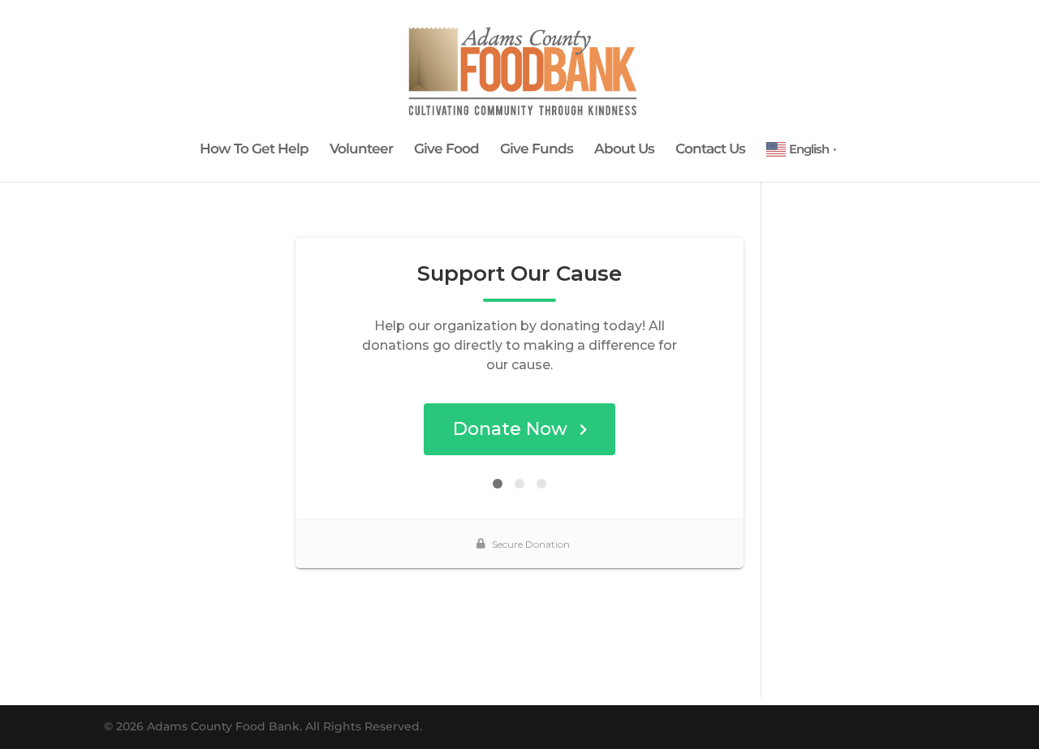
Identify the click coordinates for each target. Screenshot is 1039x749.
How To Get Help (254, 150)
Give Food (446, 150)
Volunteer (361, 150)
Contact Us (710, 150)
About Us (624, 150)
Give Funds (536, 150)
